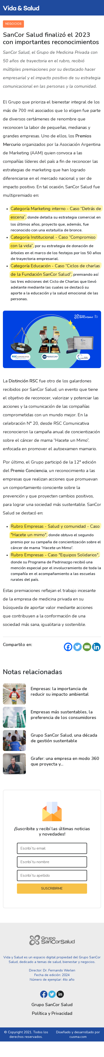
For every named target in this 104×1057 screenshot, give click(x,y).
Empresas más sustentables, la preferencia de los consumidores (63, 714)
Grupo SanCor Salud (52, 1005)
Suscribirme (52, 888)
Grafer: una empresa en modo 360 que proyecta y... (65, 761)
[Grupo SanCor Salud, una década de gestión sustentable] (14, 740)
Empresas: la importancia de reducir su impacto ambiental (60, 691)
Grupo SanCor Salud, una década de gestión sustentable (64, 738)
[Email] (87, 647)
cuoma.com (78, 1036)
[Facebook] (68, 647)
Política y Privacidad (52, 1013)
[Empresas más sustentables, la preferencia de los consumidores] (14, 717)
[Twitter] (77, 647)
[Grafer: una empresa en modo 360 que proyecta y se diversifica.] (14, 763)
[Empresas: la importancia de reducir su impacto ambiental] (14, 694)
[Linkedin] (96, 647)
